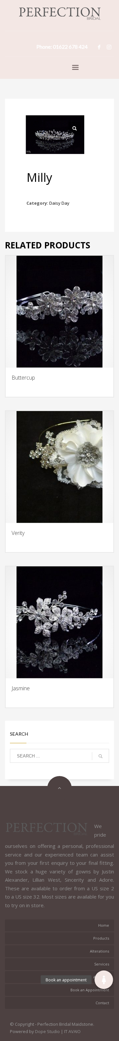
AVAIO (74, 1031)
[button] (104, 979)
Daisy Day (59, 203)
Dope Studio (47, 1031)
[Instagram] (109, 47)
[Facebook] (99, 47)
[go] (100, 756)
